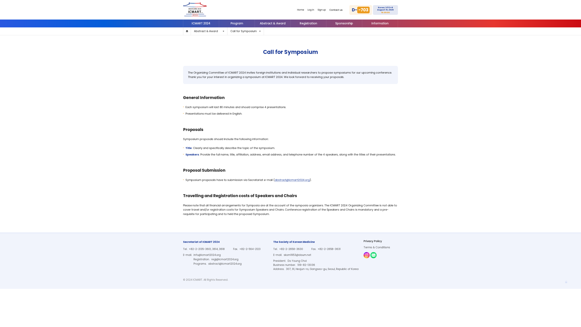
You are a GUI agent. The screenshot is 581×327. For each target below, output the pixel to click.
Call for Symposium (243, 31)
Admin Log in (566, 282)
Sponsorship (344, 23)
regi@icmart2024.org (224, 259)
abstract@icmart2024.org (292, 180)
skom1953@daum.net (297, 255)
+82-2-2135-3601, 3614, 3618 (207, 249)
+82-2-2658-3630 (291, 249)
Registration (308, 23)
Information (380, 23)
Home (300, 10)
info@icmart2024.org (207, 255)
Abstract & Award (272, 23)
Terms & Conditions (377, 247)
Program (237, 23)
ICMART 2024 (201, 23)
